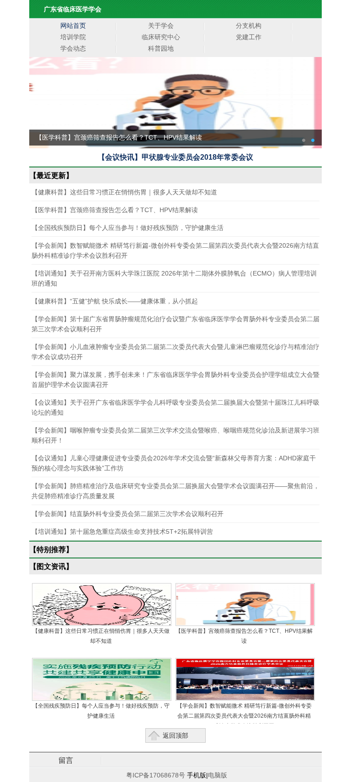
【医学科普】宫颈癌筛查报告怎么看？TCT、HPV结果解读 (115, 210)
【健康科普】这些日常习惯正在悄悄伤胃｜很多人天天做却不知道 (124, 192)
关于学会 (161, 25)
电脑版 (217, 775)
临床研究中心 (161, 37)
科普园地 (161, 48)
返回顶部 (175, 735)
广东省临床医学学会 (72, 9)
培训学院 (73, 37)
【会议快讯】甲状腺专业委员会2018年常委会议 (175, 157)
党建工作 (248, 37)
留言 (65, 760)
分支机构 (248, 25)
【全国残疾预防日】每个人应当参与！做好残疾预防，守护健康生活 (127, 227)
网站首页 (73, 25)
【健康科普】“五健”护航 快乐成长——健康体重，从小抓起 (115, 301)
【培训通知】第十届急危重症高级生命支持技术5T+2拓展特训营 (122, 531)
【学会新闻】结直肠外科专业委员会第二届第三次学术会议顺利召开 (127, 513)
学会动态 (73, 48)
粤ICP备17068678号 (154, 775)
